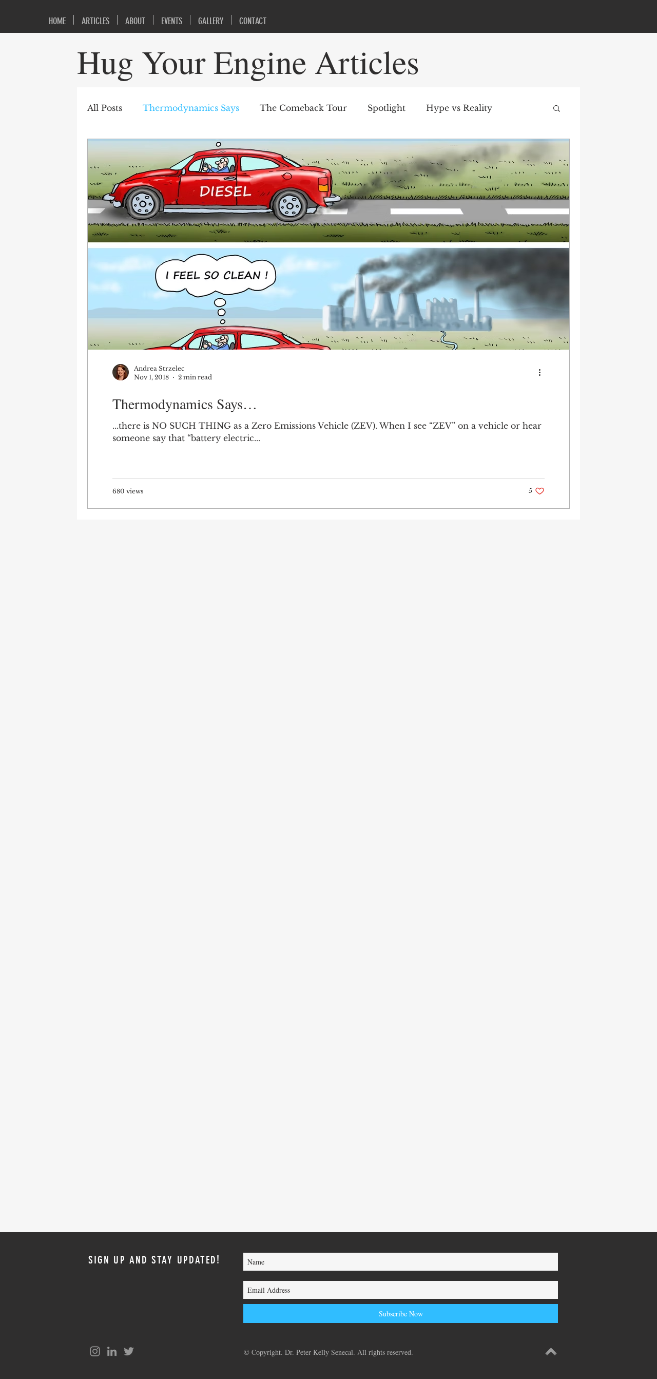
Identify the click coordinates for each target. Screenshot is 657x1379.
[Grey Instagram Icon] (95, 1351)
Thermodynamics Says (191, 108)
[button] (557, 109)
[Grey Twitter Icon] (129, 1351)
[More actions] (543, 372)
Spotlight (386, 108)
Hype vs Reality (459, 108)
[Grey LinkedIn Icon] (112, 1351)
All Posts (104, 108)
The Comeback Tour (303, 108)
